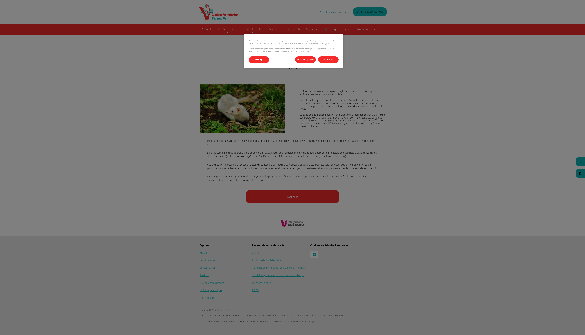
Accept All (328, 59)
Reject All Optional (305, 59)
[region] (293, 51)
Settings (259, 59)
